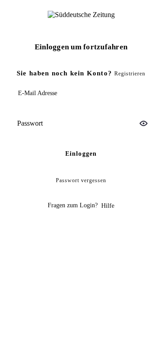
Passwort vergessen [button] (81, 180)
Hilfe (107, 205)
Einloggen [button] (81, 153)
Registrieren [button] (129, 73)
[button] (144, 123)
